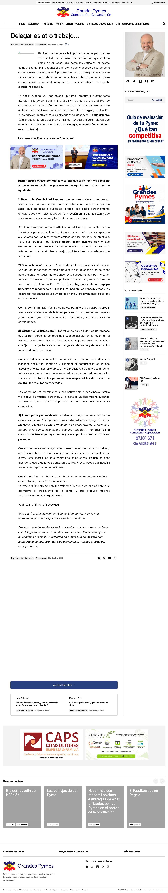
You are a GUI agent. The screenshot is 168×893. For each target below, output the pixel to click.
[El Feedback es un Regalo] (146, 807)
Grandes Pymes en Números (57, 890)
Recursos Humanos (148, 307)
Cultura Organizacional (78, 710)
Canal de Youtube (13, 851)
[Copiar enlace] (115, 558)
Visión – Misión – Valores (22, 890)
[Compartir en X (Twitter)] (104, 558)
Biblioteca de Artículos (78, 890)
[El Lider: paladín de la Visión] (22, 807)
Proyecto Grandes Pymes (74, 851)
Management (41, 44)
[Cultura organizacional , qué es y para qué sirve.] (90, 704)
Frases (143, 363)
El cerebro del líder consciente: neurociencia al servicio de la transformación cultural (152, 342)
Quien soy (7, 890)
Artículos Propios (43, 3)
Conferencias (39, 890)
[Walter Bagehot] (131, 364)
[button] (158, 2)
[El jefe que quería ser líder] (131, 383)
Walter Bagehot (147, 359)
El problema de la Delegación (22, 44)
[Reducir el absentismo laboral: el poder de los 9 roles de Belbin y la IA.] (131, 303)
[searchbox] (138, 100)
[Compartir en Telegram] (109, 558)
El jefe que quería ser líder (150, 379)
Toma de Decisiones (148, 329)
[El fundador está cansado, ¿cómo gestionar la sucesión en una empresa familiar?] (37, 704)
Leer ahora (127, 2)
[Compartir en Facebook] (99, 558)
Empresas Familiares (25, 710)
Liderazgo (144, 350)
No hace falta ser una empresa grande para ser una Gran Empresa (86, 2)
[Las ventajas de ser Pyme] (63, 807)
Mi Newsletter (132, 851)
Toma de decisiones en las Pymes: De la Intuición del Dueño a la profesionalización (152, 321)
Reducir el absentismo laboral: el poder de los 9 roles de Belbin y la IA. (152, 301)
